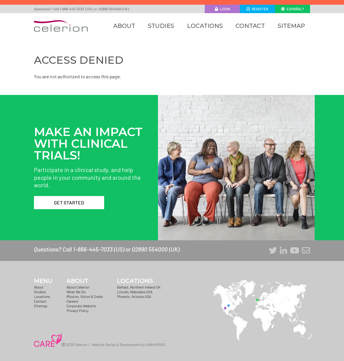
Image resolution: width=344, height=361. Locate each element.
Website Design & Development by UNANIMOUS (128, 344)
